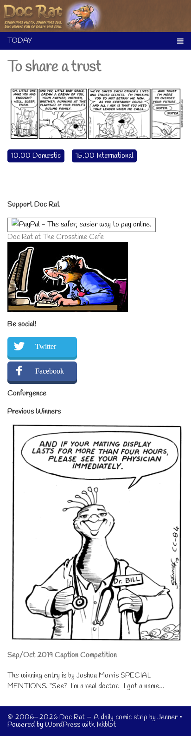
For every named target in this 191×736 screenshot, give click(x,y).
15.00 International (104, 156)
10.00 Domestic (36, 156)
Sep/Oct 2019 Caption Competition (62, 655)
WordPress (62, 725)
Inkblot (106, 725)
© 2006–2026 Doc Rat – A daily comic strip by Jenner (92, 717)
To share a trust (54, 67)
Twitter (45, 346)
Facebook (49, 371)
